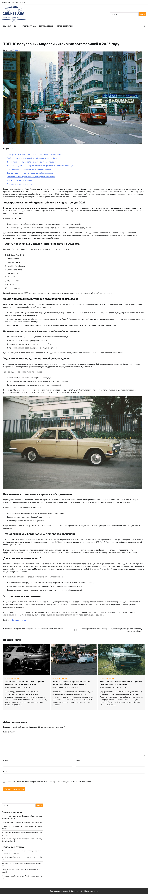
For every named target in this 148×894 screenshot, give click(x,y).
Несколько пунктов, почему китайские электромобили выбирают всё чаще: (40, 165)
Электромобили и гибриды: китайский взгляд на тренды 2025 (34, 154)
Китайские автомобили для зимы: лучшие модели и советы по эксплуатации (24, 682)
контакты (94, 891)
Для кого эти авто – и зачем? (20, 180)
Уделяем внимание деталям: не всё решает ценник (29, 169)
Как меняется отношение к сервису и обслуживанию (30, 173)
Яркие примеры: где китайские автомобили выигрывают (31, 162)
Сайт (5, 771)
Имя (5, 761)
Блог (16, 26)
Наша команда (29, 26)
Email (78, 761)
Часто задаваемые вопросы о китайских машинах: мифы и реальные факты (71, 682)
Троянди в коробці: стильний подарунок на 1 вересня (22, 822)
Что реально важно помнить (19, 184)
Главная (7, 26)
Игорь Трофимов (10, 687)
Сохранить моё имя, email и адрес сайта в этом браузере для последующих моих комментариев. (49, 781)
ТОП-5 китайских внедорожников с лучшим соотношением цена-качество (121, 682)
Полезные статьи (64, 26)
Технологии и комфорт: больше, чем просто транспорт (31, 177)
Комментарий (9, 732)
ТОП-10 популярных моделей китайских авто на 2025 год (32, 158)
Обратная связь (46, 26)
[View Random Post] (143, 26)
